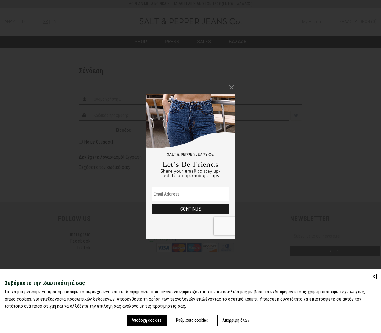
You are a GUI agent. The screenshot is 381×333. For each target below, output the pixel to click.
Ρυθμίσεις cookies (192, 320)
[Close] (231, 87)
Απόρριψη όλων (235, 320)
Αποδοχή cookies (147, 320)
